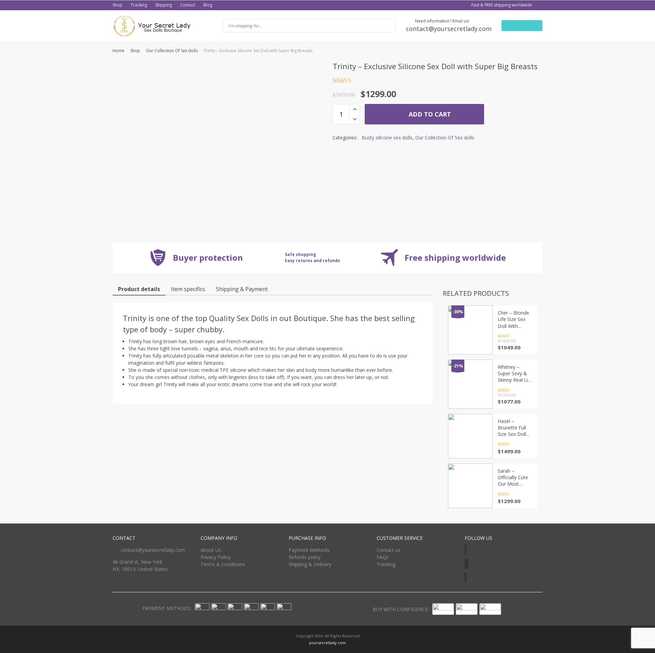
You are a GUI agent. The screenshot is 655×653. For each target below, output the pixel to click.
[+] (354, 109)
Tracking (139, 5)
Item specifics (188, 289)
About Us (211, 550)
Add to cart (429, 114)
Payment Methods (309, 550)
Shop (117, 5)
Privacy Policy (216, 557)
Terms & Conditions (223, 564)
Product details (139, 289)
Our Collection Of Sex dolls (172, 51)
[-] (354, 119)
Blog (207, 5)
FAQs (383, 557)
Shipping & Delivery (310, 564)
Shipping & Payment (242, 289)
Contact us (389, 550)
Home (119, 51)
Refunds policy (305, 557)
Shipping (163, 5)
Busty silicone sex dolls (387, 137)
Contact (187, 5)
